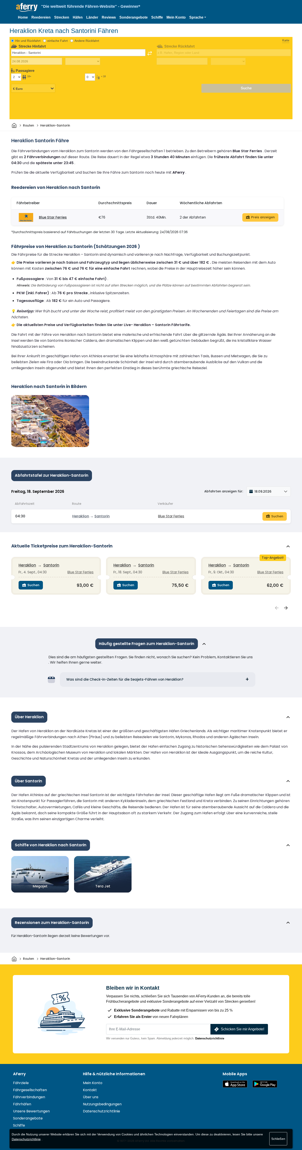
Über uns (90, 1097)
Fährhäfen (22, 1104)
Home (23, 17)
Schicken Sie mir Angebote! (242, 1029)
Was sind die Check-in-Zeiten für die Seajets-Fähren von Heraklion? (124, 679)
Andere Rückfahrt (87, 40)
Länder (92, 17)
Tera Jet (102, 886)
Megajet (40, 886)
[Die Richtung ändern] (149, 53)
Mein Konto (176, 17)
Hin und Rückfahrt (27, 40)
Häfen (78, 17)
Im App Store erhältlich (235, 1084)
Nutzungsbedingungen (102, 1104)
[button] (197, 17)
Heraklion (80, 516)
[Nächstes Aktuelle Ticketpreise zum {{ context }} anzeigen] (286, 608)
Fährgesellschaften (30, 1089)
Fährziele (21, 1082)
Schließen (278, 1138)
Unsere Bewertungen (31, 1111)
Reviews (109, 17)
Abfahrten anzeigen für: (223, 491)
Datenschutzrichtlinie (209, 1038)
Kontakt (90, 1089)
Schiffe (157, 17)
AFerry (19, 1074)
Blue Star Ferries (53, 217)
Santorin (102, 516)
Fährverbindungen (29, 1097)
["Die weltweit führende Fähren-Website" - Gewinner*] (27, 7)
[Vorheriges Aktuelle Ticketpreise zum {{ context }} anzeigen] (276, 608)
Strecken (61, 17)
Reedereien (41, 17)
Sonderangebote (133, 17)
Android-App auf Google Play (264, 1084)
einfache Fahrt (57, 40)
